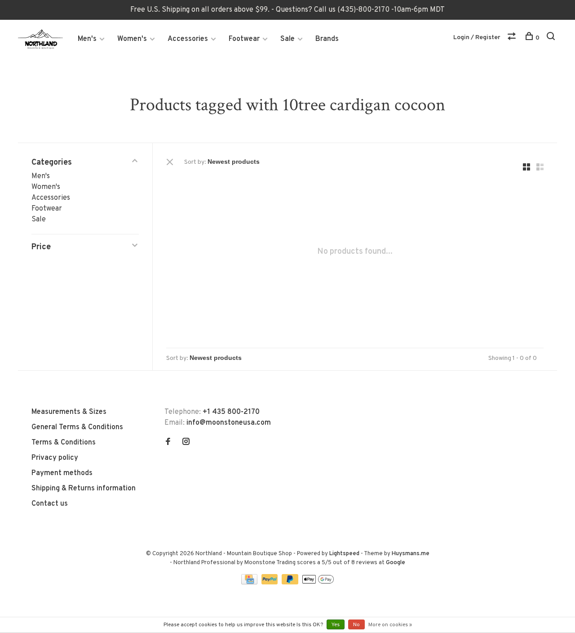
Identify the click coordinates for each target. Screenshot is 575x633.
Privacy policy (54, 457)
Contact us (49, 503)
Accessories (188, 39)
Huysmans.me (410, 553)
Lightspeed (344, 553)
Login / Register (476, 37)
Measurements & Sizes (68, 412)
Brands (327, 39)
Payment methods (62, 473)
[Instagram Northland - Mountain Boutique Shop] (186, 442)
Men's (87, 39)
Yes (336, 625)
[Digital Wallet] (318, 582)
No (356, 625)
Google (395, 562)
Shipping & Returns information (83, 488)
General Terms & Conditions (77, 427)
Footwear (244, 39)
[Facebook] (168, 442)
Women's (132, 39)
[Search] (552, 38)
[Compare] (513, 38)
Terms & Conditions (63, 442)
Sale (287, 39)
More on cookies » (390, 625)
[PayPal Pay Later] (291, 582)
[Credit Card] (250, 582)
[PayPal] (270, 582)
